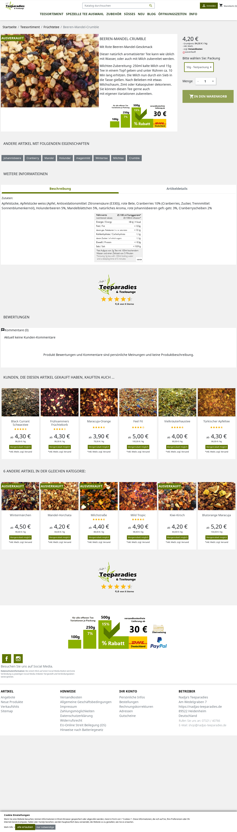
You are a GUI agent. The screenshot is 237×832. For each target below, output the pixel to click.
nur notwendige (45, 827)
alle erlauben (25, 827)
